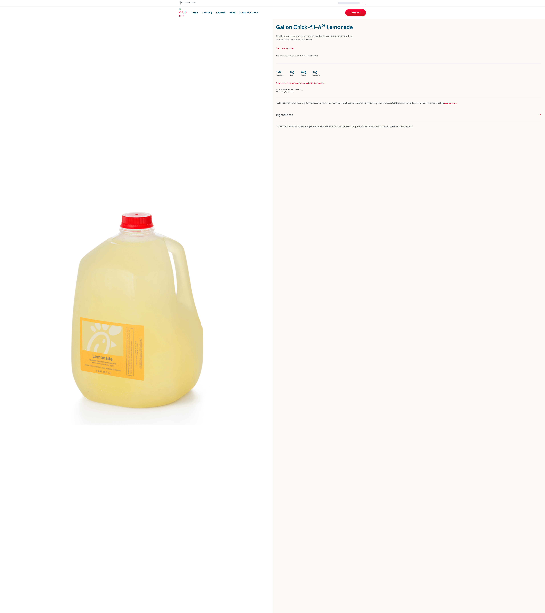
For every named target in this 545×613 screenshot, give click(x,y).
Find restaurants (189, 3)
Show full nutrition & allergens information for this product (300, 83)
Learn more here (450, 103)
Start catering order (285, 48)
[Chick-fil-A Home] (183, 12)
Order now (356, 13)
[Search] (364, 3)
